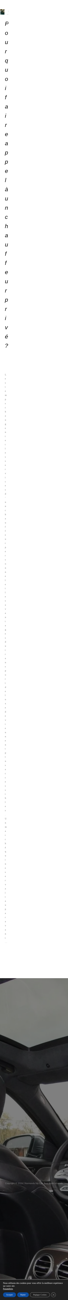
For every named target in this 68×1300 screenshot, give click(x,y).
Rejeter (23, 1295)
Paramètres (8, 1289)
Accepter (9, 1295)
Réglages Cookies (40, 1295)
